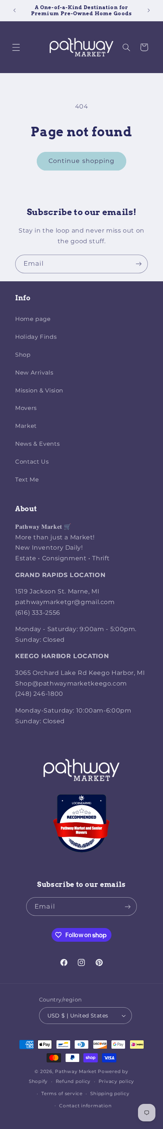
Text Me (27, 479)
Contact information (85, 1105)
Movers (26, 408)
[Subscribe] (138, 264)
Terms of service (62, 1093)
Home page (33, 319)
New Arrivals (34, 372)
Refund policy (73, 1081)
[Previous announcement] (14, 10)
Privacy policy (116, 1081)
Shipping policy (109, 1093)
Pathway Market (76, 1071)
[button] (16, 47)
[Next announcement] (148, 10)
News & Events (37, 443)
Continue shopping (81, 160)
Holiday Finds (35, 336)
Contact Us (32, 461)
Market (26, 426)
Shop (23, 354)
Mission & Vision (39, 390)
